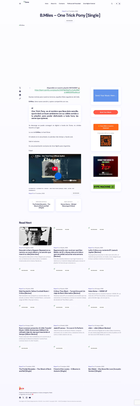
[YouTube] (29, 397)
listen (69, 188)
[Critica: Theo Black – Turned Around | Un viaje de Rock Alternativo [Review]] (70, 277)
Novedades (69, 20)
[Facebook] (20, 397)
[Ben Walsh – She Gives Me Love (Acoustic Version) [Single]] (104, 355)
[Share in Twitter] (20, 88)
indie (65, 188)
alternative (32, 188)
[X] (23, 397)
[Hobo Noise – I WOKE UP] (104, 277)
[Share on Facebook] (20, 91)
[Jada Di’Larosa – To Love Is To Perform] (70, 314)
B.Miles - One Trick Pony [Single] (53, 188)
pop (73, 188)
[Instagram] (26, 397)
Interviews (25, 229)
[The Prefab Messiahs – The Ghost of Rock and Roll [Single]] (35, 355)
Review (67, 229)
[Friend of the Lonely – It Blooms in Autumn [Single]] (70, 355)
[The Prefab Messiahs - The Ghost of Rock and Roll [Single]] (41, 205)
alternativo (40, 188)
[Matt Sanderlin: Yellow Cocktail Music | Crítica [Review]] (35, 277)
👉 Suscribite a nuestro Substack (105, 127)
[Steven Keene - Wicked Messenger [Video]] (68, 205)
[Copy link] (20, 98)
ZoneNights (32, 190)
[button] (20, 4)
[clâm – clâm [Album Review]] (104, 314)
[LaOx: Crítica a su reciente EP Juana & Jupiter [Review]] (104, 236)
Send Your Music (105, 112)
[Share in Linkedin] (20, 95)
